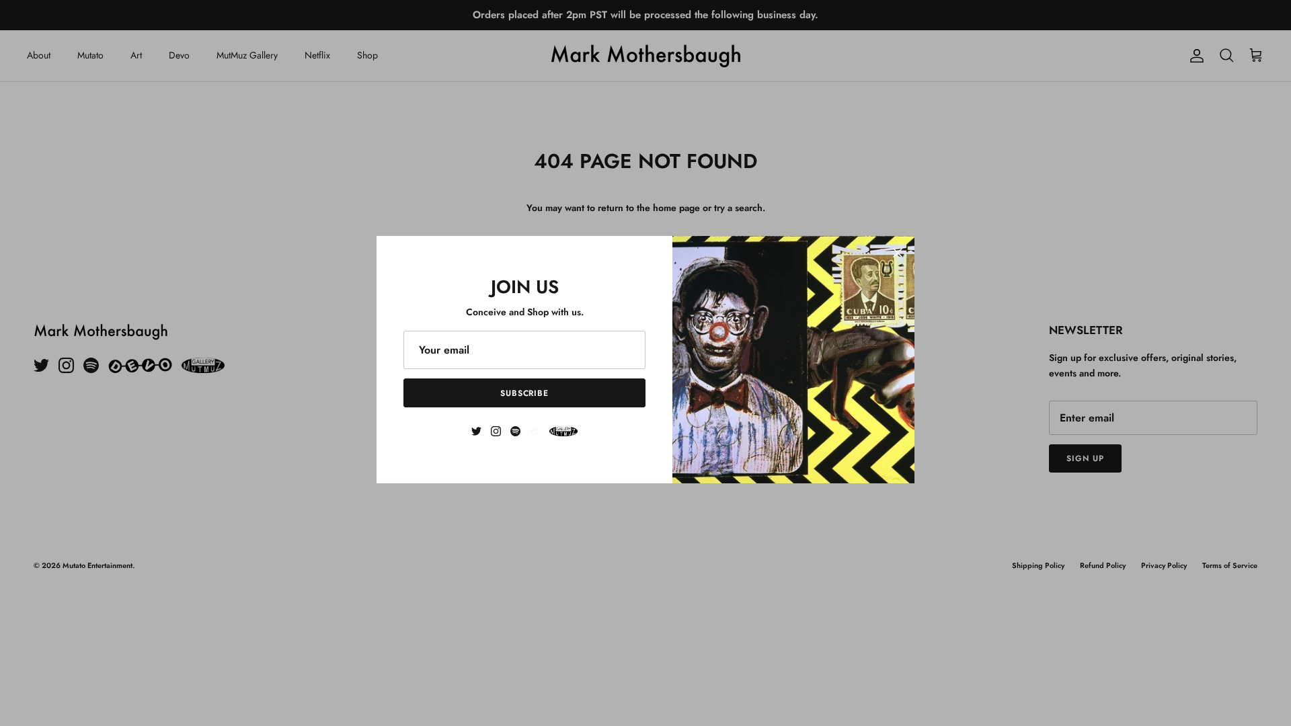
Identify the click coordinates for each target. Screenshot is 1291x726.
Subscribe (524, 393)
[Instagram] (496, 431)
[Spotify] (515, 431)
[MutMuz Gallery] (563, 431)
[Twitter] (476, 431)
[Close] (897, 253)
